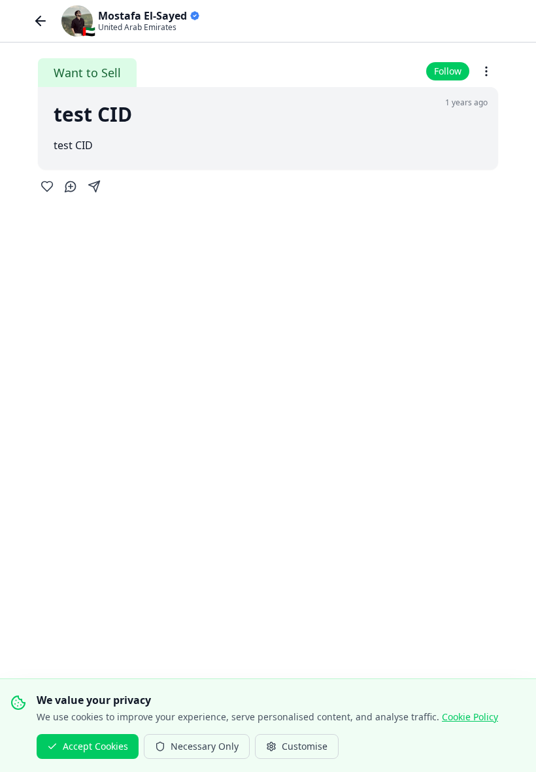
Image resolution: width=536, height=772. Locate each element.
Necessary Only (205, 746)
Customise (304, 746)
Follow (447, 71)
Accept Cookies (95, 746)
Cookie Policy (470, 717)
